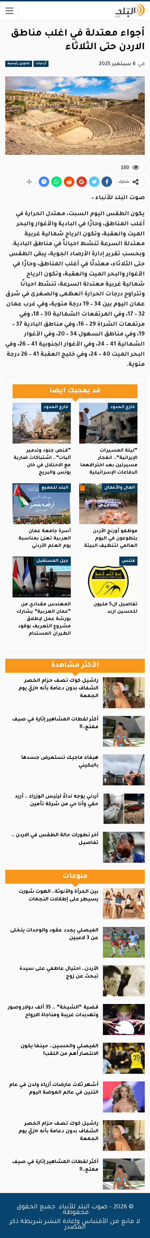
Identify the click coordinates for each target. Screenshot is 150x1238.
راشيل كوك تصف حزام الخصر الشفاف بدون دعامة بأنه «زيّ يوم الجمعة (58, 688)
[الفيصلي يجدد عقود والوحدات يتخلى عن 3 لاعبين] (124, 942)
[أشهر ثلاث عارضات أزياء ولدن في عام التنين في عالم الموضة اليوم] (124, 1096)
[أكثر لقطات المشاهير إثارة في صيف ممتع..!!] (124, 731)
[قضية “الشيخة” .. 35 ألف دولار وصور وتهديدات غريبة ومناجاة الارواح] (124, 1019)
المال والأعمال (119, 487)
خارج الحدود (122, 407)
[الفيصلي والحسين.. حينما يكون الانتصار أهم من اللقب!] (124, 1058)
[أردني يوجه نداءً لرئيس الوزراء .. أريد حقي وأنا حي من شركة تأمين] (124, 808)
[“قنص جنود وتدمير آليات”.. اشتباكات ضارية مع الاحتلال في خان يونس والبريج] (42, 423)
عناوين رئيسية (18, 64)
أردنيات (41, 64)
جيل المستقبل (52, 561)
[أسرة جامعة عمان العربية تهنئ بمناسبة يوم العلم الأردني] (42, 503)
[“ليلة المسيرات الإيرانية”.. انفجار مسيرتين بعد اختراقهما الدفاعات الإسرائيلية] (108, 423)
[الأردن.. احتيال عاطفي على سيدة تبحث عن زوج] (124, 980)
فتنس (128, 561)
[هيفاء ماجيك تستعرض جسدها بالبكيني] (124, 769)
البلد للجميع (55, 487)
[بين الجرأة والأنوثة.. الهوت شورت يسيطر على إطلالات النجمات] (124, 903)
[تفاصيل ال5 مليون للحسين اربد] (108, 577)
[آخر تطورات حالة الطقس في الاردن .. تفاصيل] (124, 847)
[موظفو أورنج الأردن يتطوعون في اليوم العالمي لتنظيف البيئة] (108, 503)
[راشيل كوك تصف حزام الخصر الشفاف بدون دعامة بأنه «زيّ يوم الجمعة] (124, 692)
